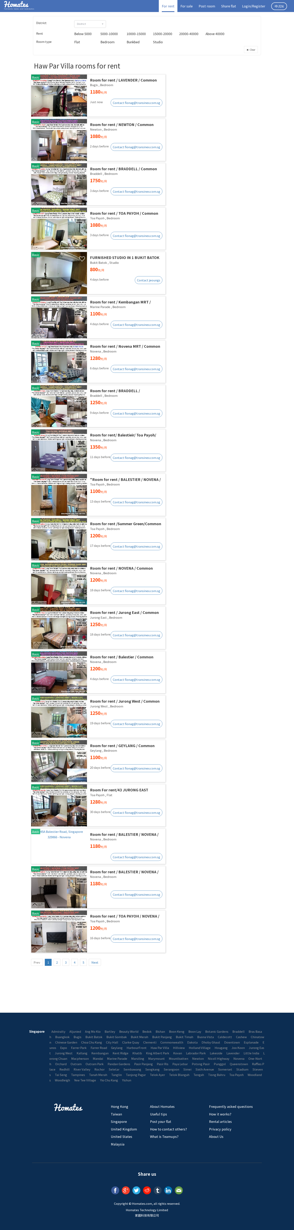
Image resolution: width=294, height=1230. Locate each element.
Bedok (147, 1031)
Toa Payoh (236, 1075)
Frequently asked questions (231, 1106)
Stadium (242, 1069)
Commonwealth (171, 1042)
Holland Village (200, 1048)
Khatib (137, 1053)
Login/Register (253, 6)
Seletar (114, 1069)
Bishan (160, 1031)
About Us (216, 1136)
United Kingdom (124, 1129)
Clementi (149, 1042)
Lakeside (216, 1053)
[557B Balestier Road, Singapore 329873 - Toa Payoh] (98, 495)
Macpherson (80, 1058)
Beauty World (128, 1031)
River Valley (82, 1069)
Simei (187, 1069)
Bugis (77, 1037)
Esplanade (251, 1042)
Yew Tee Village (85, 1080)
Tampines (78, 1075)
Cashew (241, 1037)
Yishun (126, 1080)
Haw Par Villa (160, 1048)
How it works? (220, 1114)
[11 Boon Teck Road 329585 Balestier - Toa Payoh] (98, 229)
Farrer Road (99, 1048)
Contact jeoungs (148, 280)
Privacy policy (220, 1129)
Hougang (221, 1048)
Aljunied (75, 1031)
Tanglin (116, 1075)
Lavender (233, 1053)
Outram (76, 1064)
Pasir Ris (162, 1064)
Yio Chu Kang (109, 1080)
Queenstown (239, 1064)
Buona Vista (205, 1037)
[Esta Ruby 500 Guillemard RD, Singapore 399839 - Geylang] (98, 761)
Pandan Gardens (119, 1064)
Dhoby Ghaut (211, 1042)
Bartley (110, 1031)
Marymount (156, 1058)
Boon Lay (194, 1031)
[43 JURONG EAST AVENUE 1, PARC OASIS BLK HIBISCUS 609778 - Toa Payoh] (98, 805)
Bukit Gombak (116, 1037)
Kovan (177, 1053)
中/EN (279, 6)
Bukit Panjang (162, 1037)
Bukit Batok (93, 1037)
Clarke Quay (130, 1042)
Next (94, 962)
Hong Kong (119, 1106)
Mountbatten (178, 1058)
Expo (63, 1048)
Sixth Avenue (204, 1069)
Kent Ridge (120, 1053)
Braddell (238, 1031)
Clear (251, 49)
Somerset (225, 1069)
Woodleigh (62, 1080)
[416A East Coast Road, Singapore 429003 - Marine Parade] (98, 317)
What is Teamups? (164, 1136)
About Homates (162, 1106)
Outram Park (95, 1064)
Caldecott (225, 1037)
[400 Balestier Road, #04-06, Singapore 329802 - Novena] (98, 672)
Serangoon (171, 1069)
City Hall (112, 1042)
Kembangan (100, 1053)
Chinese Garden (66, 1042)
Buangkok (62, 1037)
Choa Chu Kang (91, 1042)
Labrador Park (196, 1053)
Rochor (99, 1069)
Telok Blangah (179, 1075)
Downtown (232, 1042)
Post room (207, 6)
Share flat (228, 6)
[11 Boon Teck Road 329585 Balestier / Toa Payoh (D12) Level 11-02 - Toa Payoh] (98, 539)
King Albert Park (157, 1053)
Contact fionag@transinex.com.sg (136, 103)
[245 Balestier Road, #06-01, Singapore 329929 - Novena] (98, 584)
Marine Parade (117, 1058)
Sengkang (152, 1069)
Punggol (220, 1064)
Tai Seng (61, 1075)
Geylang (117, 1048)
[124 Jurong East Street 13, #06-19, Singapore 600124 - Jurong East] (98, 628)
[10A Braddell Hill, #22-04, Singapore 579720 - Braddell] (98, 184)
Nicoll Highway (218, 1058)
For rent (168, 6)
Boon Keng (176, 1031)
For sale (186, 6)
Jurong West (64, 1053)
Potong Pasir (201, 1064)
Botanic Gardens (216, 1031)
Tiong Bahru (216, 1075)
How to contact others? (168, 1129)
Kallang (82, 1053)
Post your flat (160, 1121)
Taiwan (116, 1114)
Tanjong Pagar (136, 1075)
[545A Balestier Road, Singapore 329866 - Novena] (98, 846)
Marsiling (137, 1058)
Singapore (119, 1121)
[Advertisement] (215, 87)
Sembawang (132, 1069)
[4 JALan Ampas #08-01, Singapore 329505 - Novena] (98, 450)
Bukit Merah (139, 1037)
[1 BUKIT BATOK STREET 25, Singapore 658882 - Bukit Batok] (98, 273)
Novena (238, 1058)
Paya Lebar (180, 1064)
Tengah (198, 1075)
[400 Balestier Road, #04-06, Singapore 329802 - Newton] (98, 140)
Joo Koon (238, 1048)
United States (121, 1136)
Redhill (64, 1069)
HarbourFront (137, 1048)
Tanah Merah (98, 1075)
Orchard (61, 1064)
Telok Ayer (157, 1075)
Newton (198, 1058)
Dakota (192, 1042)
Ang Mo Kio (93, 1031)
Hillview (179, 1048)
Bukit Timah (184, 1037)
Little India (251, 1053)
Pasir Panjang (143, 1064)
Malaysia (117, 1144)
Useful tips (158, 1114)
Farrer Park (79, 1048)
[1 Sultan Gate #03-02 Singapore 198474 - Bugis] (98, 96)
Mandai (98, 1058)
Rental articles (220, 1121)
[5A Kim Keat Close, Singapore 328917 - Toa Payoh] (98, 932)
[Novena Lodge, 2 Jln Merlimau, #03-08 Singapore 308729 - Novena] (98, 362)
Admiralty (58, 1031)
